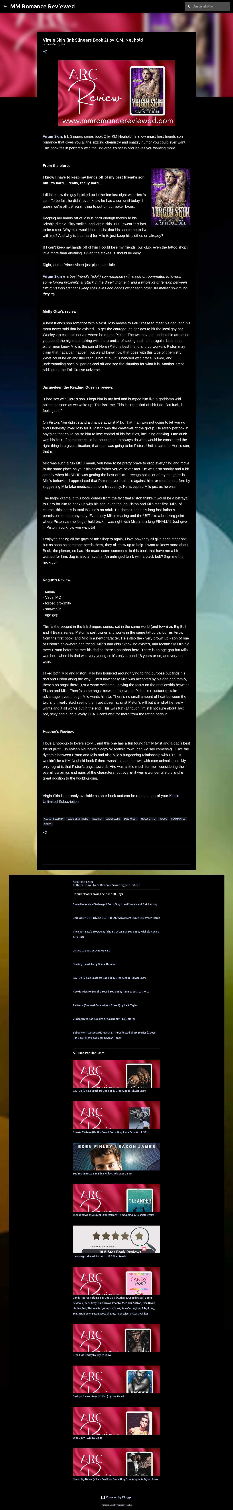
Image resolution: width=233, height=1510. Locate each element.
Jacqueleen (113, 819)
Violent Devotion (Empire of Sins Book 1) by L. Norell (104, 1018)
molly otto (148, 819)
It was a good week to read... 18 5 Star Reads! (100, 1256)
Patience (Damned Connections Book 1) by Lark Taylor (105, 1005)
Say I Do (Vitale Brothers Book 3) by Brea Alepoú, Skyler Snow (109, 977)
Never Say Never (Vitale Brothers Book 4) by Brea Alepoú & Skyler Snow (115, 1479)
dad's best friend (78, 819)
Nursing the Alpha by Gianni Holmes (94, 964)
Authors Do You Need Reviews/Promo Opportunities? (106, 885)
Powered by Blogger (118, 1497)
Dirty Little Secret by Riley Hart (91, 950)
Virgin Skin (52, 136)
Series (47, 824)
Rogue (163, 819)
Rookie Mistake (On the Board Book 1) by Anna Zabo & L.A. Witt (111, 991)
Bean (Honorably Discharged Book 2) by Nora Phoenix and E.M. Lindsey (115, 904)
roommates (178, 819)
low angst (130, 819)
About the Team (83, 881)
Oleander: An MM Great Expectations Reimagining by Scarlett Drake (113, 1215)
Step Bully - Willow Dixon (87, 1437)
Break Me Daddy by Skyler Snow (92, 1355)
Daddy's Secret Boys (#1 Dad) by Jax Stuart (98, 1396)
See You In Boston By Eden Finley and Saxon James (103, 1173)
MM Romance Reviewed (42, 6)
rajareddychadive (124, 1505)
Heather (97, 819)
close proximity (54, 819)
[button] (45, 52)
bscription (71, 802)
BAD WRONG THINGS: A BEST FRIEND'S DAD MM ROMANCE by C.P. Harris (116, 917)
